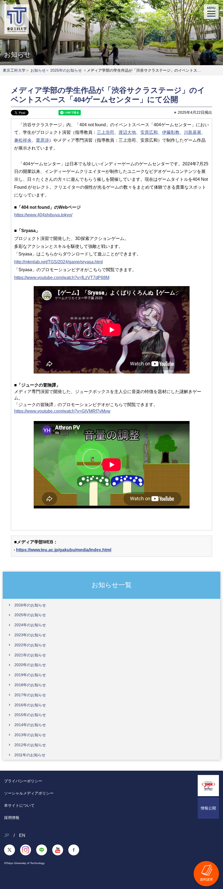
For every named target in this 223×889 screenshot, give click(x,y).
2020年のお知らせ (30, 665)
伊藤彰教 (170, 132)
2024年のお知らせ (30, 625)
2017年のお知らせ (30, 695)
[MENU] (211, 11)
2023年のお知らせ (30, 635)
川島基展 (192, 132)
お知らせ (38, 70)
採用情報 (11, 817)
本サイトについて (19, 805)
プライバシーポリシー (23, 781)
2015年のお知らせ (30, 715)
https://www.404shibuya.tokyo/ (43, 215)
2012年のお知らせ (30, 745)
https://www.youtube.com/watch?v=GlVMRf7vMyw (62, 411)
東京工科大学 (14, 70)
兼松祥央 (23, 140)
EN (22, 835)
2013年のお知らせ (30, 735)
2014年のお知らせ (30, 725)
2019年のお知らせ (30, 675)
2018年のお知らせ (30, 685)
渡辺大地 (127, 132)
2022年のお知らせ (30, 645)
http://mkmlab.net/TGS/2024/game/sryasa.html (58, 262)
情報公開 (208, 808)
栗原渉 (42, 140)
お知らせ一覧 (112, 585)
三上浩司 (105, 132)
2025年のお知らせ (66, 70)
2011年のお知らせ (29, 755)
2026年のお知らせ (30, 605)
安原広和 (149, 132)
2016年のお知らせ (30, 705)
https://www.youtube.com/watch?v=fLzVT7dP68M (61, 277)
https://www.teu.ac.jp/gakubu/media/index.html (63, 550)
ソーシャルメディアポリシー (29, 793)
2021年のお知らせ (30, 655)
